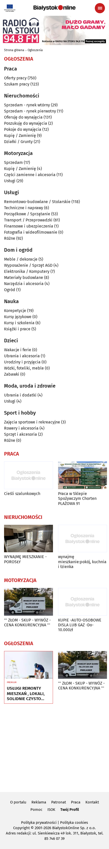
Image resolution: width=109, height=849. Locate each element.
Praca (75, 802)
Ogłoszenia (35, 50)
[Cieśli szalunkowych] (28, 475)
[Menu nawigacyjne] (100, 8)
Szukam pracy (16, 84)
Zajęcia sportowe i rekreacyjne (32, 422)
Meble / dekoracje (21, 259)
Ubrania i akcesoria (22, 355)
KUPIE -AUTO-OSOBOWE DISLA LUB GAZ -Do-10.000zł (79, 625)
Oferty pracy (15, 78)
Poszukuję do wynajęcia (25, 123)
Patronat (58, 802)
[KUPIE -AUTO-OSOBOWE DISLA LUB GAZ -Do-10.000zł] (82, 602)
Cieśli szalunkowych (22, 493)
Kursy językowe (17, 316)
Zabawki (11, 374)
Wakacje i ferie (17, 349)
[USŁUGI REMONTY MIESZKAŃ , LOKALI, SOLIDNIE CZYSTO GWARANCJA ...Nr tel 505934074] (28, 665)
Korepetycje (15, 310)
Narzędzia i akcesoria (24, 283)
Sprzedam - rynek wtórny (27, 105)
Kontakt (92, 802)
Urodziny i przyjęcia (22, 362)
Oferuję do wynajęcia (23, 117)
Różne (9, 238)
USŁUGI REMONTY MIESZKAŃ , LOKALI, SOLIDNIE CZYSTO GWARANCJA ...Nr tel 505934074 (26, 693)
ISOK (51, 809)
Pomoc (36, 809)
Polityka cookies (74, 822)
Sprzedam (13, 162)
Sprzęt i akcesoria (20, 434)
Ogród (9, 289)
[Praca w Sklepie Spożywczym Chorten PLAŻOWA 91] (82, 475)
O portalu (18, 802)
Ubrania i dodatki (20, 395)
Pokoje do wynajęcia (22, 129)
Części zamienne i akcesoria (30, 174)
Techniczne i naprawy (23, 207)
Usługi (9, 180)
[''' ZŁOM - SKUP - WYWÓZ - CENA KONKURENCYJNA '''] (28, 602)
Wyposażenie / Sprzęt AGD (28, 265)
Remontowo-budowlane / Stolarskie (37, 201)
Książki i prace (17, 329)
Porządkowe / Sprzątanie (27, 213)
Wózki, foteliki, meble (24, 368)
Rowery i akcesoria (21, 428)
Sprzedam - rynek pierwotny (30, 111)
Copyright (21, 828)
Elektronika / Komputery (26, 271)
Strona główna (14, 50)
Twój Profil (69, 809)
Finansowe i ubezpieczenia (28, 226)
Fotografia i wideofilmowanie (30, 232)
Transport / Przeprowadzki (28, 220)
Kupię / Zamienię (20, 135)
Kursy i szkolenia (19, 322)
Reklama (38, 802)
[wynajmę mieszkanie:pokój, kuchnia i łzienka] (82, 539)
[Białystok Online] (54, 8)
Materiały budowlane (23, 277)
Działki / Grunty (18, 141)
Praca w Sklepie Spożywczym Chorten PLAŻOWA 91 (77, 498)
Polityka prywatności (39, 822)
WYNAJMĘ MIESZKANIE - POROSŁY (25, 559)
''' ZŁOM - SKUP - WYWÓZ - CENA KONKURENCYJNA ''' (27, 622)
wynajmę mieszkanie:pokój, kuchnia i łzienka (82, 561)
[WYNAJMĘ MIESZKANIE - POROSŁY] (28, 539)
